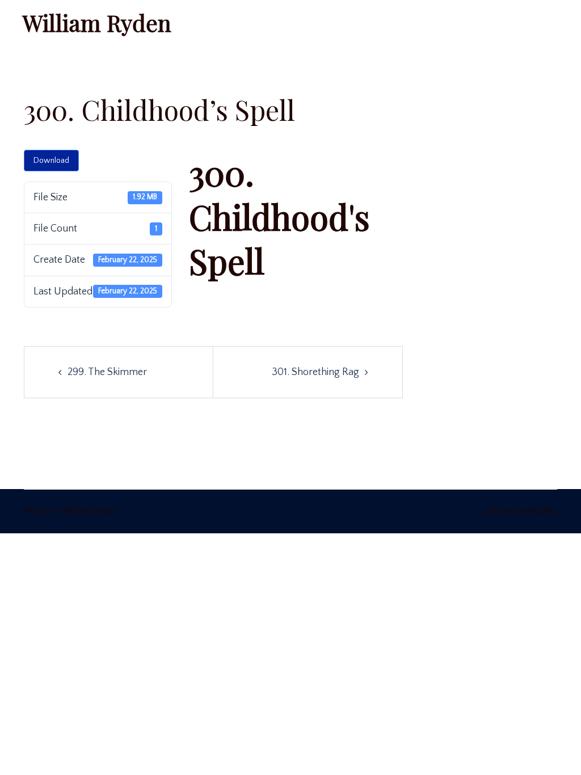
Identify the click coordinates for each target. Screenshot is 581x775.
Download (51, 160)
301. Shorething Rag (315, 372)
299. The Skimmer (107, 372)
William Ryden (97, 22)
